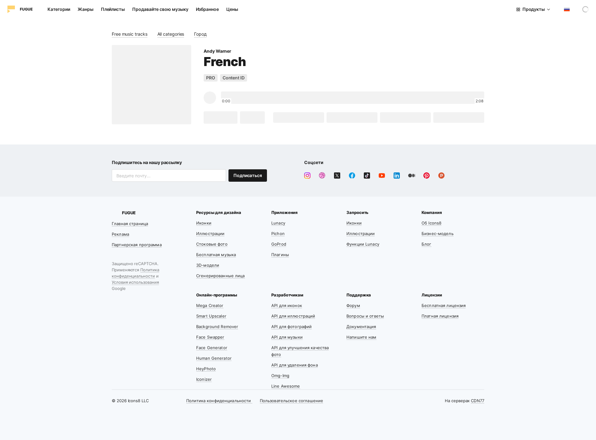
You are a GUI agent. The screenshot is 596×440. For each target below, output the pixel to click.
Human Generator (214, 358)
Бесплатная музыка (216, 254)
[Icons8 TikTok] (367, 175)
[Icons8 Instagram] (307, 175)
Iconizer (204, 379)
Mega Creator (210, 305)
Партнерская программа (137, 244)
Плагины (280, 254)
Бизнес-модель (438, 233)
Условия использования (135, 282)
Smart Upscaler (211, 315)
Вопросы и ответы (365, 315)
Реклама (120, 234)
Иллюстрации (210, 233)
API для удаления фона (294, 364)
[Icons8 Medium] (411, 175)
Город (200, 34)
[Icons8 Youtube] (382, 175)
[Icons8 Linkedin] (397, 175)
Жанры (85, 9)
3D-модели (207, 265)
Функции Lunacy (362, 244)
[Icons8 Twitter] (337, 175)
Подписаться (247, 175)
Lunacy (278, 222)
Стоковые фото (212, 244)
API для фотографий (291, 326)
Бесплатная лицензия (444, 305)
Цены (232, 9)
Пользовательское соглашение (291, 400)
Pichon (278, 233)
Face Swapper (210, 337)
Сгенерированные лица (220, 275)
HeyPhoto (206, 368)
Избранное (207, 9)
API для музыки (287, 337)
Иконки (203, 222)
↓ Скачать (220, 117)
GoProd (278, 244)
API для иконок (286, 305)
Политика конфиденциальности (219, 400)
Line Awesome (285, 386)
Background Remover (217, 326)
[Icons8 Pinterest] (426, 175)
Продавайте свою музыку (160, 9)
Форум (353, 305)
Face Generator (211, 347)
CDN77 (477, 400)
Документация (361, 326)
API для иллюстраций (293, 315)
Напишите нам (361, 337)
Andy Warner (217, 51)
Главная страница (130, 223)
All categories (170, 34)
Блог (426, 244)
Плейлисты (113, 9)
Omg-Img (280, 375)
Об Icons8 (431, 222)
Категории (58, 9)
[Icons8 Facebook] (352, 175)
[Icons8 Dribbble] (322, 175)
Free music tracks (129, 34)
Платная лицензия (440, 315)
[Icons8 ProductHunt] (441, 175)
